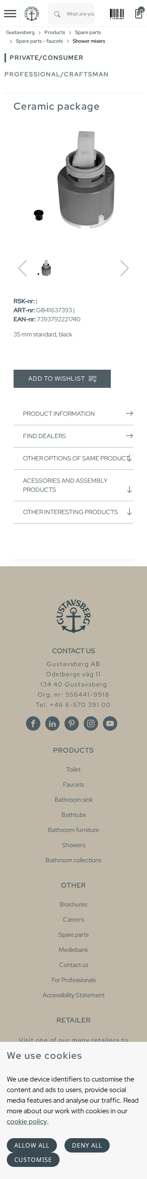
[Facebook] (33, 723)
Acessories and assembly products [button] (65, 485)
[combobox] (81, 14)
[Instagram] (91, 723)
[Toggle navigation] (10, 13)
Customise (33, 1160)
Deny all (87, 1145)
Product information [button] (59, 414)
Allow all (31, 1145)
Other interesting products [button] (70, 512)
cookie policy (27, 1121)
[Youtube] (110, 723)
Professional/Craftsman (57, 74)
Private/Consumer (47, 58)
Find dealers (44, 436)
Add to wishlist (57, 379)
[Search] (57, 14)
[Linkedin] (52, 723)
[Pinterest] (71, 723)
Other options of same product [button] (76, 458)
